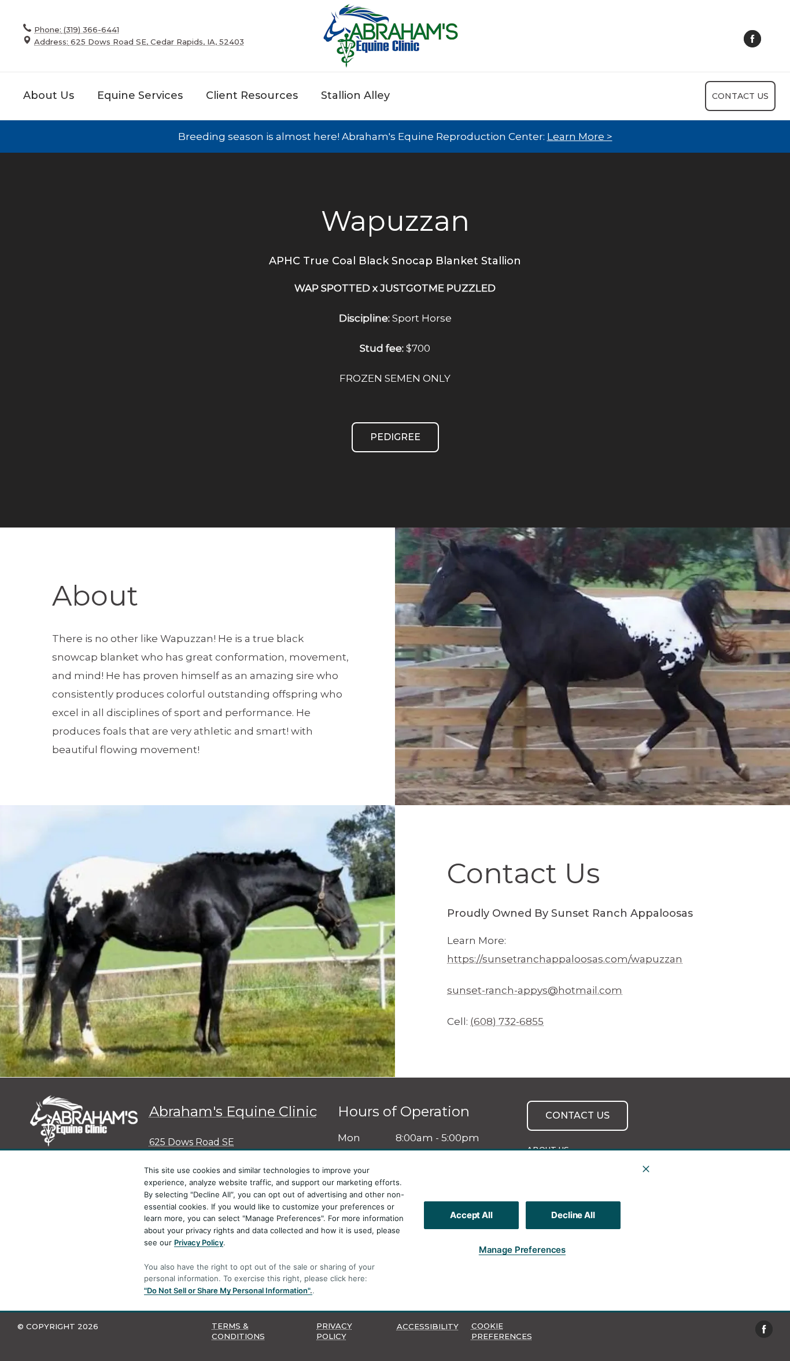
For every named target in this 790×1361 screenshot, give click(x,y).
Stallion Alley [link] (355, 95)
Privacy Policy (198, 1242)
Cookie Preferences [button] (501, 1331)
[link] (391, 35)
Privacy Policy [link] (334, 1331)
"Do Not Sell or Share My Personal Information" (227, 1290)
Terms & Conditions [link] (238, 1331)
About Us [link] (548, 1149)
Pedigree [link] (395, 436)
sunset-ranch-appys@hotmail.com (534, 990)
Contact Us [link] (740, 96)
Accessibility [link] (428, 1326)
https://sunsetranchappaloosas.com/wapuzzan (564, 959)
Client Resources (252, 95)
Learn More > (579, 136)
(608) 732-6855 (507, 1021)
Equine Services (140, 95)
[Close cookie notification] (646, 1169)
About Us (48, 95)
